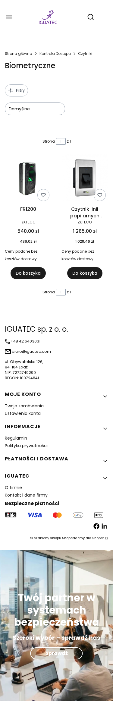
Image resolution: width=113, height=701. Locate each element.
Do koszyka (28, 273)
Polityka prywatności (26, 446)
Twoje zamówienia (24, 406)
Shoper (98, 537)
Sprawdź (57, 653)
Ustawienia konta (23, 413)
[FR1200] (28, 179)
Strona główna (18, 53)
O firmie (13, 488)
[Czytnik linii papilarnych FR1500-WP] (84, 179)
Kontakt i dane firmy (26, 495)
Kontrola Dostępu (55, 53)
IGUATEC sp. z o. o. (36, 329)
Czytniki (85, 53)
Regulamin (16, 438)
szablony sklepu (47, 537)
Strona (48, 141)
